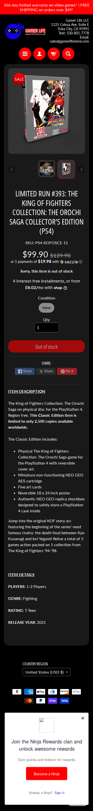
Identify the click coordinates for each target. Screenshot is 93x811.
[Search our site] (68, 54)
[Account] (39, 54)
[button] (46, 261)
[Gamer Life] (25, 31)
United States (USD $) (44, 672)
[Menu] (25, 54)
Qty (46, 319)
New (48, 308)
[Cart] (54, 54)
